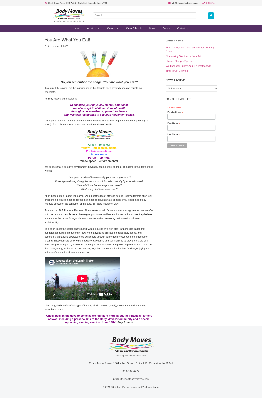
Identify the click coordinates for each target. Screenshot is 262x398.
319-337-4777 (211, 3)
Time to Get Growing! (177, 71)
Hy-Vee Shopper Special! (179, 61)
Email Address (175, 112)
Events (166, 28)
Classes (111, 28)
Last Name (173, 134)
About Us (91, 28)
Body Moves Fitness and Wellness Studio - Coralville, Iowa (69, 14)
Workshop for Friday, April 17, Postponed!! (188, 66)
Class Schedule (134, 28)
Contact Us (182, 28)
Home (77, 28)
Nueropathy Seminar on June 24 (183, 56)
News (152, 28)
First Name (173, 123)
